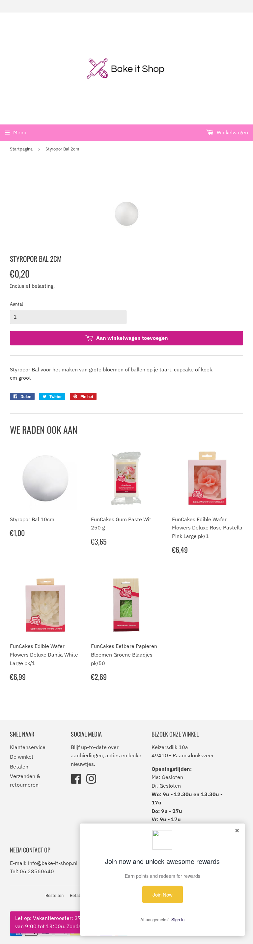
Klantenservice (27, 747)
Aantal (16, 304)
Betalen (19, 766)
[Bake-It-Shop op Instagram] (91, 781)
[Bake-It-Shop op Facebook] (76, 781)
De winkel (21, 756)
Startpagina (21, 149)
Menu (19, 132)
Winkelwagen (231, 132)
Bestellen (54, 895)
